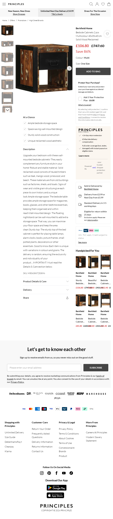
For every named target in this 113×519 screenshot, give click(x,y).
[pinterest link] (49, 473)
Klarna (8, 451)
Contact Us (37, 451)
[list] (44, 68)
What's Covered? (84, 105)
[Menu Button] (4, 4)
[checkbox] (93, 99)
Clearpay (9, 446)
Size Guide (10, 437)
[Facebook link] (56, 473)
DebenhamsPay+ (13, 441)
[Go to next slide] (69, 68)
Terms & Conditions (69, 433)
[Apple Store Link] (57, 495)
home (4, 20)
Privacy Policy (66, 428)
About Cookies (66, 438)
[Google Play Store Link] (57, 488)
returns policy (92, 220)
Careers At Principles (96, 432)
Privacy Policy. (17, 382)
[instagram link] (42, 473)
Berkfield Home (84, 28)
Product (63, 456)
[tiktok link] (71, 473)
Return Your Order (41, 428)
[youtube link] (64, 473)
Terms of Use (65, 443)
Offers (12, 20)
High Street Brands (36, 20)
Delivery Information (42, 441)
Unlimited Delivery (14, 432)
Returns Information (42, 446)
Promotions (22, 20)
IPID (95, 115)
